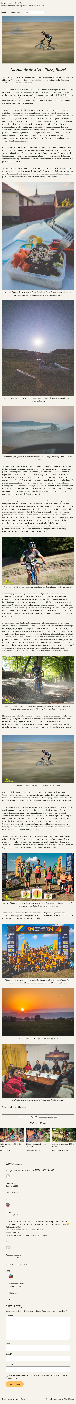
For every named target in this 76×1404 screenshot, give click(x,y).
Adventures (15, 12)
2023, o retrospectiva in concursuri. (36, 1145)
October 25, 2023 (15, 1286)
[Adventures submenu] (20, 12)
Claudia (9, 1212)
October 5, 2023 (12, 1215)
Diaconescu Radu (16, 1283)
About (3, 12)
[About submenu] (6, 12)
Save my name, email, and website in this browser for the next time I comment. (37, 1376)
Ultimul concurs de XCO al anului (63, 1145)
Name (9, 1343)
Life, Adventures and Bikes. (12, 3)
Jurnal (50, 1117)
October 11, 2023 (12, 1257)
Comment (10, 1315)
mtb (55, 1117)
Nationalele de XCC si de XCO (10, 1145)
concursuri (43, 1117)
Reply (8, 1199)
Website (9, 1364)
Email (9, 1354)
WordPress (69, 1399)
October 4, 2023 (12, 1186)
